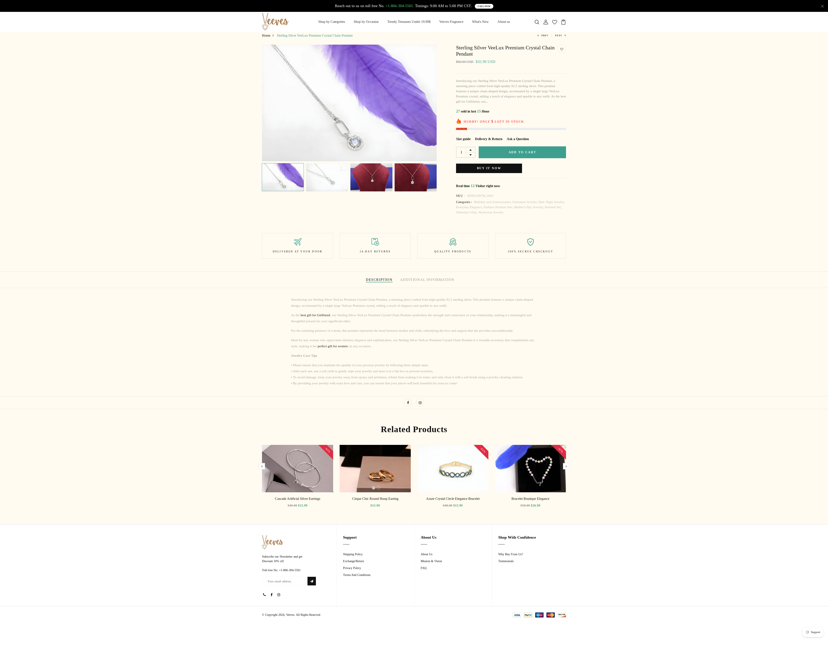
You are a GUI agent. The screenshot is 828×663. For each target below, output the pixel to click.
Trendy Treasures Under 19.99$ (409, 21)
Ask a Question (518, 139)
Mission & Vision (431, 561)
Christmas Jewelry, (525, 202)
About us (503, 21)
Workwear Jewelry (490, 212)
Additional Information (427, 279)
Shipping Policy (353, 554)
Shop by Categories (331, 21)
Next (558, 35)
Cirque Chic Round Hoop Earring (375, 498)
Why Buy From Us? (510, 554)
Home (266, 35)
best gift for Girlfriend (315, 315)
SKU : (460, 195)
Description (379, 279)
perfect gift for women (333, 346)
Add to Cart (522, 152)
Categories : (464, 202)
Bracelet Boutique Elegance (530, 498)
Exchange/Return (353, 561)
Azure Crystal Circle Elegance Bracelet (453, 498)
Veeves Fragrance (451, 21)
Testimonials (506, 561)
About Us (426, 554)
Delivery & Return (488, 139)
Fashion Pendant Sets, (499, 207)
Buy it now (489, 168)
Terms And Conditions (356, 575)
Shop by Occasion (366, 21)
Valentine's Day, (467, 212)
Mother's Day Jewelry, (529, 207)
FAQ (424, 568)
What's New (480, 21)
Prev (545, 35)
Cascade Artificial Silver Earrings (297, 498)
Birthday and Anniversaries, (493, 202)
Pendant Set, (553, 207)
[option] (349, 103)
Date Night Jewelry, (551, 202)
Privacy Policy (352, 568)
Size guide (463, 139)
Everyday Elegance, (470, 207)
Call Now (484, 6)
